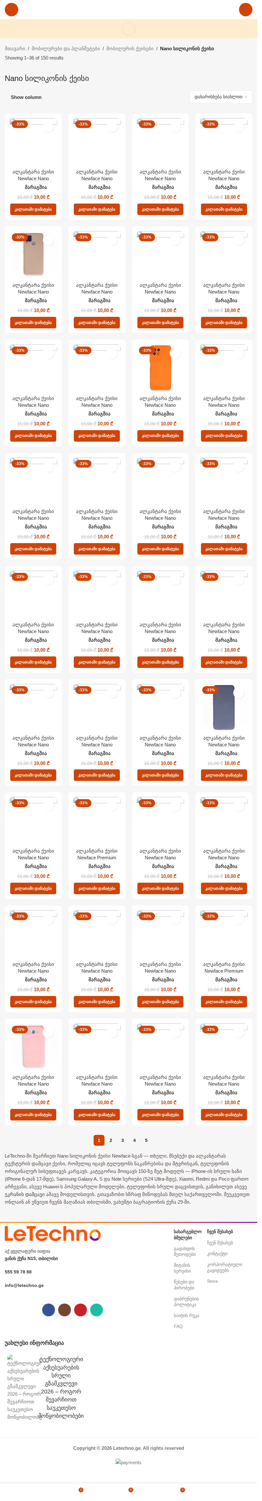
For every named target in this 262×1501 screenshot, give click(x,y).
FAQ (178, 1326)
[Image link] (53, 1233)
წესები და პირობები (184, 1284)
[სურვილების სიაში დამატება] (48, 126)
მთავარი (15, 48)
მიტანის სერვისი (182, 1268)
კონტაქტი (217, 1253)
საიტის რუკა (186, 1315)
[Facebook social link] (48, 1310)
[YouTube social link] (80, 1310)
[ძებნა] (129, 28)
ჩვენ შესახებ (220, 1242)
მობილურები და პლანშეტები (66, 48)
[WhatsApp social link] (96, 1310)
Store (212, 1281)
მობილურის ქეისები (130, 48)
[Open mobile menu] (11, 9)
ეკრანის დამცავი (25, 1194)
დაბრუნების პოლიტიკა (186, 1301)
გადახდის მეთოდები (185, 1251)
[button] (33, 209)
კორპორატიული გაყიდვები (223, 1267)
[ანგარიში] (246, 9)
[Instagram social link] (64, 1310)
